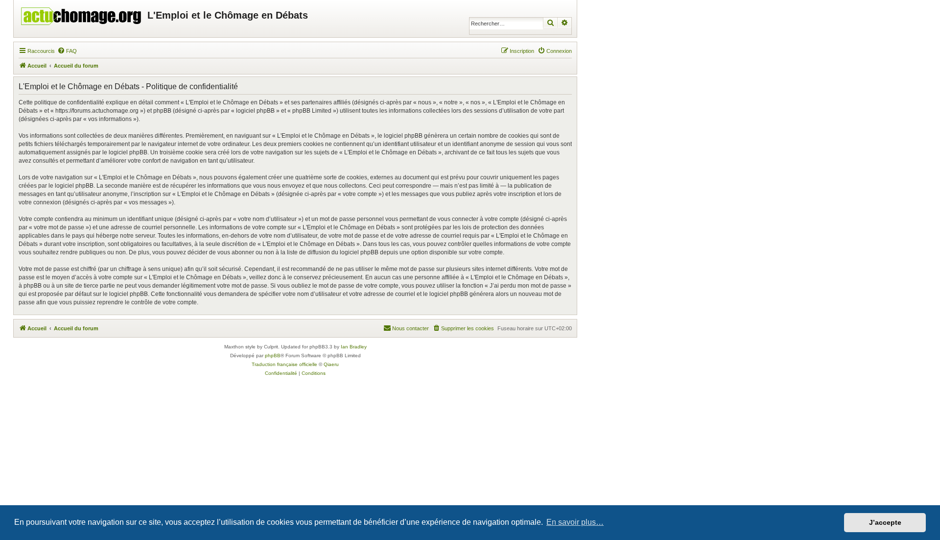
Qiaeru (331, 364)
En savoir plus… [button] (575, 522)
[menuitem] (67, 51)
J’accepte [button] (885, 522)
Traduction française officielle (284, 364)
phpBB (273, 355)
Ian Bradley (354, 346)
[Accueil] (81, 13)
